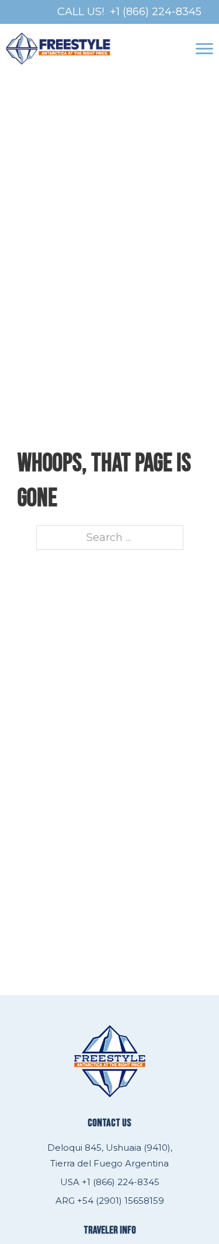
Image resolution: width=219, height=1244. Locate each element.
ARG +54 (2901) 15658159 (109, 1200)
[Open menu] (204, 48)
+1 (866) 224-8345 (155, 11)
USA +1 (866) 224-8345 (109, 1181)
